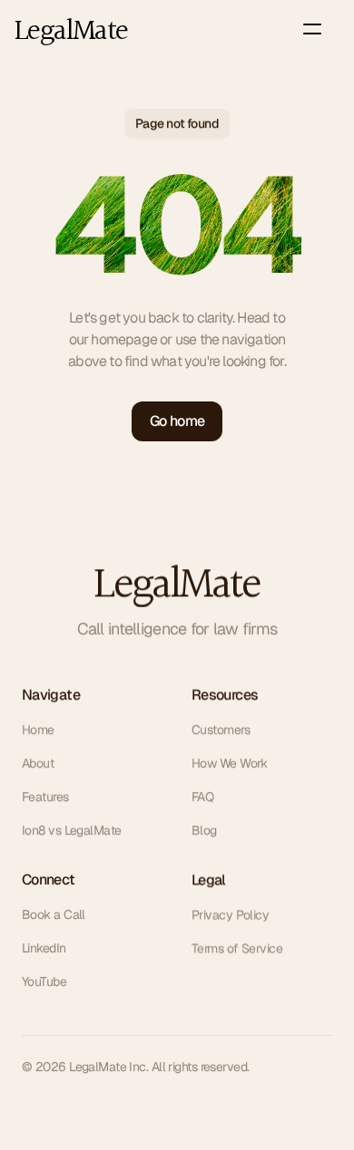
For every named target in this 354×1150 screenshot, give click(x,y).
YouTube (44, 981)
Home (38, 729)
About (38, 763)
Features (45, 796)
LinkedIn (44, 948)
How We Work (230, 763)
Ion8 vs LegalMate (71, 830)
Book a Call (53, 914)
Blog (204, 830)
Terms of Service (237, 948)
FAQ (202, 796)
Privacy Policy (230, 914)
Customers (221, 729)
